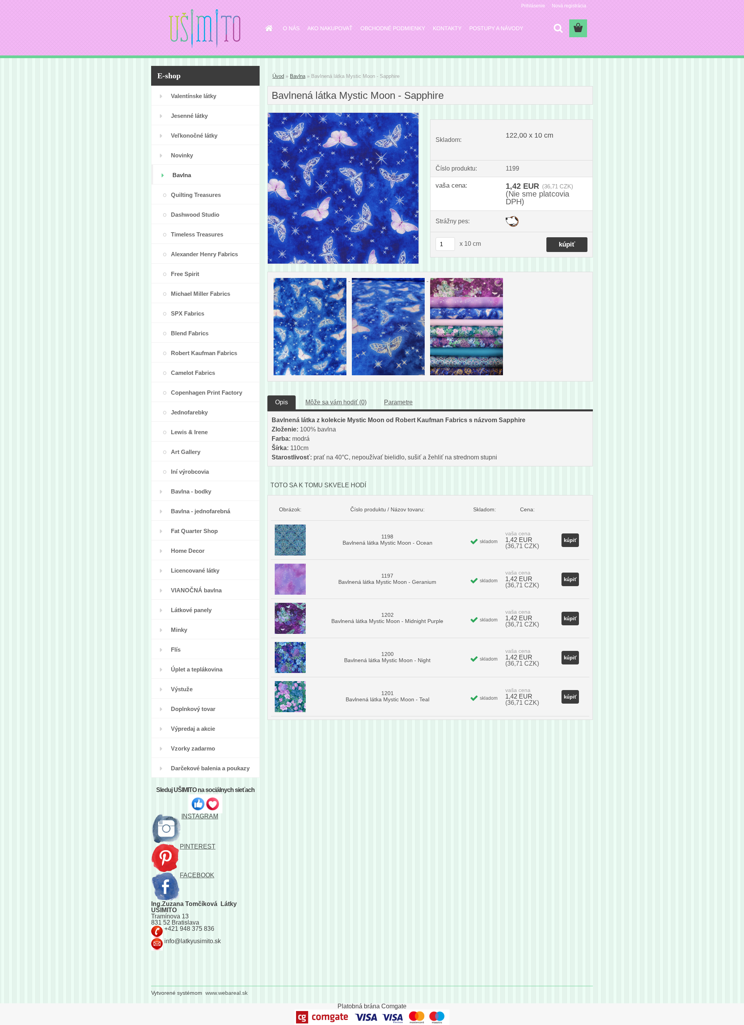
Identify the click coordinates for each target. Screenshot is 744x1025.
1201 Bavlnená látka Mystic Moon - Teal (387, 696)
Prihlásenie (533, 6)
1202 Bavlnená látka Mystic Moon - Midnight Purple (387, 618)
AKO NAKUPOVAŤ (330, 28)
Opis (281, 402)
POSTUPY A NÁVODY (496, 28)
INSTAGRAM (199, 816)
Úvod (278, 76)
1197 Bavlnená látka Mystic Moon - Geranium (387, 579)
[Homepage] (268, 28)
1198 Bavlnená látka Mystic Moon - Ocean (387, 539)
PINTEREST (197, 846)
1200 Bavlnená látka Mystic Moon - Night (387, 657)
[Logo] (204, 28)
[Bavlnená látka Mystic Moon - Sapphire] (343, 115)
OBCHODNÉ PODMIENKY (392, 28)
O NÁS (291, 28)
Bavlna (297, 76)
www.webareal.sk (226, 993)
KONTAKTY (447, 28)
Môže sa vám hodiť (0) (336, 402)
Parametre (398, 402)
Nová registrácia (569, 6)
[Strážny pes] (512, 219)
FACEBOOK (197, 875)
